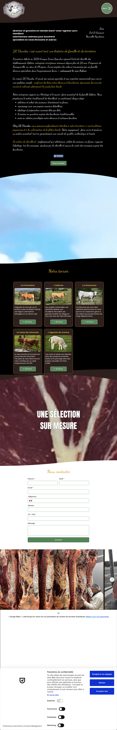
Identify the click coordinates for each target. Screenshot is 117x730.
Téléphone (32, 497)
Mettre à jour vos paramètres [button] (97, 617)
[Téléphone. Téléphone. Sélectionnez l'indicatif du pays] (31, 501)
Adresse (31, 506)
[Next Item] (112, 579)
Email (30, 488)
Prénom (31, 479)
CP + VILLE (31, 514)
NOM (61, 479)
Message (31, 523)
